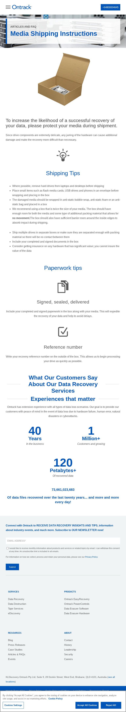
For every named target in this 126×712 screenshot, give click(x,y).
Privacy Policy (91, 557)
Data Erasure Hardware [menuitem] (77, 613)
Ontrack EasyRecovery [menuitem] (77, 599)
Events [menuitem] (12, 659)
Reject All (111, 705)
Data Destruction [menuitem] (17, 603)
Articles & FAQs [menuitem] (16, 654)
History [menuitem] (68, 644)
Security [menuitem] (68, 654)
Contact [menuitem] (68, 640)
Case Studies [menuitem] (15, 649)
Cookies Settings (13, 705)
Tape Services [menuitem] (15, 608)
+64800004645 (110, 7)
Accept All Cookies (87, 705)
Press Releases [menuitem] (16, 644)
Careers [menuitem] (68, 659)
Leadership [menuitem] (70, 649)
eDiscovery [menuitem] (14, 613)
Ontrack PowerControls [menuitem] (76, 603)
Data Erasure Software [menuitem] (76, 608)
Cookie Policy (55, 698)
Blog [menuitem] (10, 640)
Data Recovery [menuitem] (16, 599)
